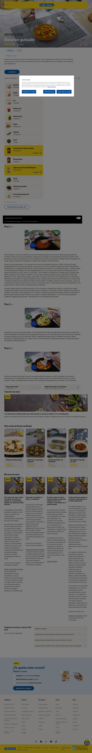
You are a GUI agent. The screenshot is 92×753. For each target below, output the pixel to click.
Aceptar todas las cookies (64, 91)
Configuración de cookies (29, 91)
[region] (46, 86)
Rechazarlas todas (49, 91)
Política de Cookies (51, 86)
